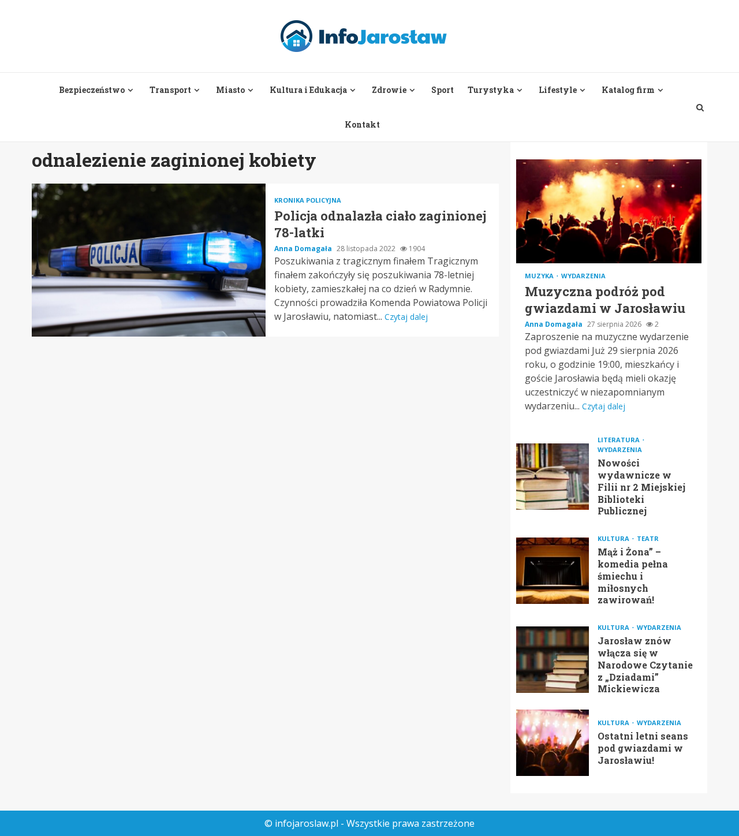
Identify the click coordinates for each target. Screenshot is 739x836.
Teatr (648, 538)
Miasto (230, 89)
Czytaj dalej (406, 316)
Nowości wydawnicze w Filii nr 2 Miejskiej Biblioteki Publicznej (552, 476)
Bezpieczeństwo (92, 89)
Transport (170, 89)
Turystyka (491, 89)
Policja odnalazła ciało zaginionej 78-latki (149, 260)
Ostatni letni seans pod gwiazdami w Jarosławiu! (552, 743)
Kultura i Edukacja (308, 89)
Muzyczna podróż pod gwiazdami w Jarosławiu (608, 211)
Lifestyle (558, 89)
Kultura (614, 538)
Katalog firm (628, 89)
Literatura (619, 439)
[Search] (700, 107)
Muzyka (540, 276)
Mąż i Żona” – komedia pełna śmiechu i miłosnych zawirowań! (552, 571)
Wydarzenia (583, 276)
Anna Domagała (304, 248)
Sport (442, 89)
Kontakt (362, 124)
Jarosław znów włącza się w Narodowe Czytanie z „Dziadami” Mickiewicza (552, 659)
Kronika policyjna (307, 200)
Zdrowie (389, 89)
